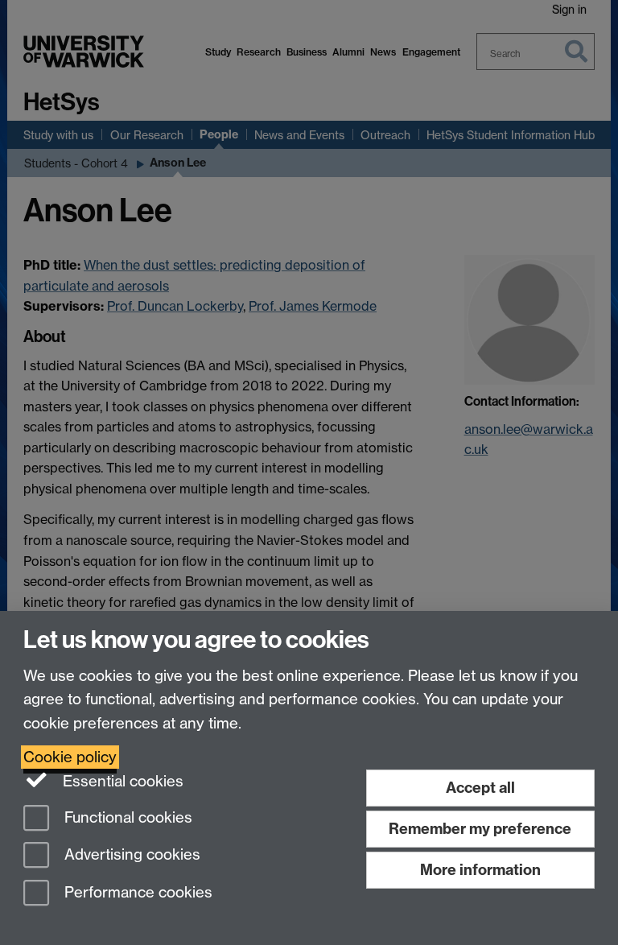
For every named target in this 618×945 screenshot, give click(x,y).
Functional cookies (126, 817)
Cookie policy (70, 757)
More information (480, 869)
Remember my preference (480, 828)
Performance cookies (136, 893)
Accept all (480, 787)
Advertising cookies (130, 855)
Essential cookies (121, 781)
